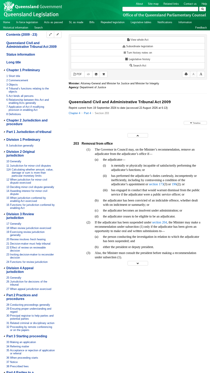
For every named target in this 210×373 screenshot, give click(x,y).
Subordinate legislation (139, 46)
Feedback (201, 27)
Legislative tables (141, 22)
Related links (171, 3)
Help (204, 3)
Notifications (165, 22)
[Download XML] (88, 74)
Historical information (15, 27)
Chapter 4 (74, 113)
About (139, 3)
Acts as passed (53, 22)
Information (185, 22)
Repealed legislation (112, 22)
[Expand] (50, 34)
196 (174, 184)
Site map (153, 3)
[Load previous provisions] (138, 135)
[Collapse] (58, 34)
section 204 (159, 222)
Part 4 (87, 113)
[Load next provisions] (138, 263)
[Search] (202, 9)
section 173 (156, 184)
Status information (20, 54)
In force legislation (27, 22)
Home (6, 22)
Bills (92, 22)
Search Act (139, 65)
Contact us (190, 3)
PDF (79, 74)
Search (38, 27)
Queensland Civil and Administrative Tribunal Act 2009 (31, 44)
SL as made (76, 22)
